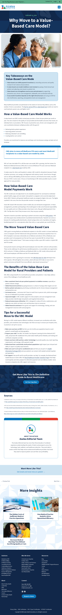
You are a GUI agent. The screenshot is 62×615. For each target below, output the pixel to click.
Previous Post (5, 481)
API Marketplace (45, 573)
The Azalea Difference (7, 591)
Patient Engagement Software (9, 570)
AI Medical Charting (6, 562)
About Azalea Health (6, 584)
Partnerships (5, 596)
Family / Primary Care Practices (29, 562)
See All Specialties (26, 572)
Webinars (44, 572)
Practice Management (7, 572)
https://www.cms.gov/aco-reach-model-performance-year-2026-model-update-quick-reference (23, 413)
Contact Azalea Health (7, 595)
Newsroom (4, 589)
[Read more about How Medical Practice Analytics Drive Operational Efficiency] (45, 504)
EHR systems (49, 216)
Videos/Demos (45, 570)
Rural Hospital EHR (6, 575)
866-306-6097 (27, 584)
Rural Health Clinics (26, 568)
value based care (17, 168)
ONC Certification (22, 609)
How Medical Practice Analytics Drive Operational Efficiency (45, 516)
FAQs (3, 587)
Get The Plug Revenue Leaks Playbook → (13, 2)
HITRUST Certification (46, 609)
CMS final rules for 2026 (39, 258)
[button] (59, 2)
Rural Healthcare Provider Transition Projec (37, 358)
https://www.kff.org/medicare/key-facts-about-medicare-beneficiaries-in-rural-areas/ (23, 407)
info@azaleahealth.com (27, 588)
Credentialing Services (7, 566)
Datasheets (44, 562)
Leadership (4, 586)
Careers (3, 593)
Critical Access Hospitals (27, 559)
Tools (43, 568)
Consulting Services (6, 564)
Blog (43, 559)
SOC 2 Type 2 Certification (34, 609)
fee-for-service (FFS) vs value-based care (35, 107)
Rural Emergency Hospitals (28, 570)
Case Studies (45, 561)
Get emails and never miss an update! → (31, 472)
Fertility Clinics (25, 561)
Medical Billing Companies (28, 564)
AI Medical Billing (5, 561)
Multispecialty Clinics (26, 566)
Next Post (57, 481)
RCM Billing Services (6, 573)
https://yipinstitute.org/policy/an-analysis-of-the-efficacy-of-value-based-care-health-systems (24, 401)
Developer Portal (46, 575)
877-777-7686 (28, 586)
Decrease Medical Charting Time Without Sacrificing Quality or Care (16, 542)
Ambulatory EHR (5, 559)
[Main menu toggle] (59, 7)
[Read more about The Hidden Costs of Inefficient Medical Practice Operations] (16, 504)
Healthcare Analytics (6, 568)
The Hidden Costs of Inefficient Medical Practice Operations (16, 516)
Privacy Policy (13, 609)
